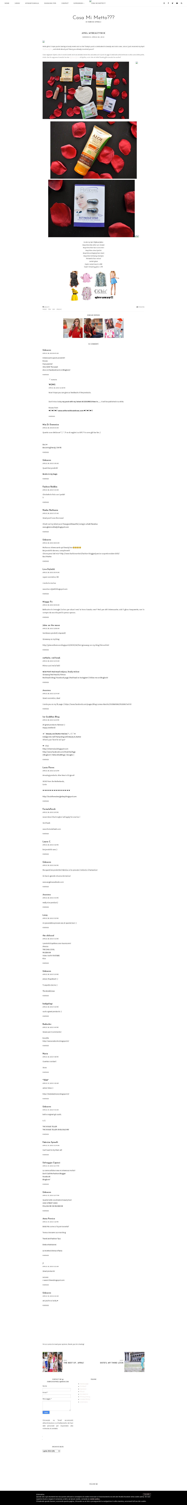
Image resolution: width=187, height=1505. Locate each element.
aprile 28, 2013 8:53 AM (51, 427)
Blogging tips (50, 3)
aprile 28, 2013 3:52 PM (51, 918)
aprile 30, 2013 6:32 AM (51, 1296)
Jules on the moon (51, 625)
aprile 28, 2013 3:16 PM (51, 845)
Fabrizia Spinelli (50, 1142)
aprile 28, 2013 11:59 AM (51, 693)
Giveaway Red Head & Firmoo (54, 675)
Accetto (147, 1494)
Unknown (47, 350)
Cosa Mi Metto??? (93, 17)
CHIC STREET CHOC (50, 1203)
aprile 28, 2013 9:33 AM (51, 490)
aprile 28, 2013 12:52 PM (51, 770)
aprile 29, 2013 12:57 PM (51, 1195)
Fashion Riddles (50, 487)
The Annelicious (49, 991)
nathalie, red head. (51, 658)
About (82, 1391)
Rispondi (46, 374)
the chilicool (48, 936)
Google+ (70, 755)
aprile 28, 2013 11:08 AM (51, 628)
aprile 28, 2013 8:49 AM (51, 353)
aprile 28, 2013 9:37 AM (51, 513)
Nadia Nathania (50, 510)
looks (17, 3)
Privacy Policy (85, 1397)
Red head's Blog (49, 678)
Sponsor (83, 1389)
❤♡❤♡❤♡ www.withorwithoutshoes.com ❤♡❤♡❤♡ (71, 411)
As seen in (84, 1394)
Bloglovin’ (66, 370)
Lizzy (45, 915)
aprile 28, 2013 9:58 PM (51, 1057)
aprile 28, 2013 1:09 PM (51, 812)
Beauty (46, 307)
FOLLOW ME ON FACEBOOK (53, 1206)
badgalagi (48, 1004)
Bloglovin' (47, 755)
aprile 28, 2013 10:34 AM (51, 572)
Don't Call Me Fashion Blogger (54, 1174)
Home (7, 3)
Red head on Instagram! (79, 678)
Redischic (47, 1024)
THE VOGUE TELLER (50, 1126)
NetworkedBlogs (58, 755)
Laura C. (47, 842)
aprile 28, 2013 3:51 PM (51, 898)
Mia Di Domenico (51, 425)
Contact (65, 3)
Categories (78, 3)
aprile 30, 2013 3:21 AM (51, 1266)
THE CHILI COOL (49, 949)
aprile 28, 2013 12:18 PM (57, 388)
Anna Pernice (49, 1219)
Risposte (54, 379)
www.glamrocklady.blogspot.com (56, 527)
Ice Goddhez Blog (51, 717)
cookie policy (95, 1499)
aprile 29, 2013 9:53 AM (51, 1110)
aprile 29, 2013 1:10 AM (51, 1083)
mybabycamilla (32, 3)
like (49, 309)
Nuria (45, 1054)
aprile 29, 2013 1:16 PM (51, 1222)
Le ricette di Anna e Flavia (52, 1251)
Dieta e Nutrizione (49, 1245)
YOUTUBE (56, 956)
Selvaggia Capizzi (51, 1163)
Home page (84, 1384)
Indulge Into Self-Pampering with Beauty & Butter (62, 737)
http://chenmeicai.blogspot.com (55, 749)
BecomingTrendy (49, 448)
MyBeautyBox (47, 49)
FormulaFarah (49, 809)
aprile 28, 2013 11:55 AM (51, 661)
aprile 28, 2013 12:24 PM (51, 720)
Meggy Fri (48, 602)
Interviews (84, 1402)
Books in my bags (50, 474)
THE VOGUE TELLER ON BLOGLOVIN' (56, 1130)
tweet (45, 309)
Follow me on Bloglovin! (99, 678)
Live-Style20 (49, 569)
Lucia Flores (48, 768)
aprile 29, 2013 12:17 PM (51, 1166)
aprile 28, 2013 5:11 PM (51, 938)
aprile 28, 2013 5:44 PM (51, 1027)
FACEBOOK (47, 952)
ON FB (59, 448)
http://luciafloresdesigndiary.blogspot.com (60, 796)
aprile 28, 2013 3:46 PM (51, 865)
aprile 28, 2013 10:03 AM (51, 543)
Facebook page (62, 678)
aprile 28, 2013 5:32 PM (51, 1007)
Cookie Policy (85, 1399)
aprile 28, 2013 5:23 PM (51, 974)
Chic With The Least (50, 367)
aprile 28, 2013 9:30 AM (51, 463)
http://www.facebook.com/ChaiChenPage (59, 752)
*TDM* (46, 1080)
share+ (59, 309)
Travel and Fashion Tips (52, 1239)
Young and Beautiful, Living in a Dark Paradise (80, 524)
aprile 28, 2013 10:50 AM (51, 605)
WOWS (52, 385)
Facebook (52, 370)
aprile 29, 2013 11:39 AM (51, 1145)
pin (54, 309)
